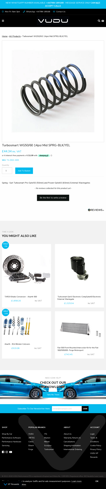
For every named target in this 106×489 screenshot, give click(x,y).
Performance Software (11, 438)
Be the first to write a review (53, 197)
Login (92, 434)
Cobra (30, 441)
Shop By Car (7, 434)
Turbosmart (49, 449)
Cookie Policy (95, 445)
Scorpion (47, 445)
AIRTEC (31, 438)
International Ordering (73, 449)
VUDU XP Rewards (94, 455)
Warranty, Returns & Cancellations (72, 440)
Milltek (47, 441)
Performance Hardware (11, 441)
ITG (45, 434)
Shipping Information (72, 445)
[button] (53, 196)
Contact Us (60, 11)
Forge (30, 449)
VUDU (31, 434)
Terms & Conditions (94, 440)
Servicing (5, 445)
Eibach (31, 445)
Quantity (5, 165)
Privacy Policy (95, 449)
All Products (15, 36)
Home (4, 36)
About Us (67, 434)
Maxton (47, 438)
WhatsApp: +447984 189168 (38, 11)
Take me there (53, 394)
